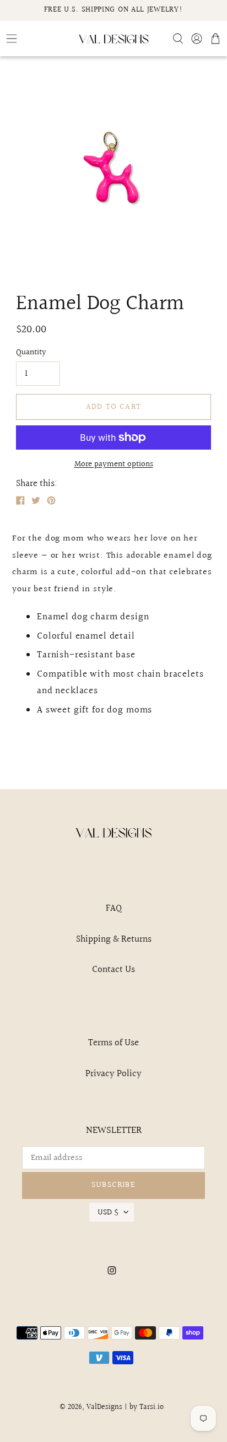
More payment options (113, 464)
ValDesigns (104, 1407)
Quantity (31, 353)
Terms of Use (113, 1042)
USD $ (108, 1212)
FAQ (114, 908)
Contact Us (113, 969)
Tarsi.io (151, 1407)
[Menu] (37, 39)
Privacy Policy (113, 1073)
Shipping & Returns (114, 939)
